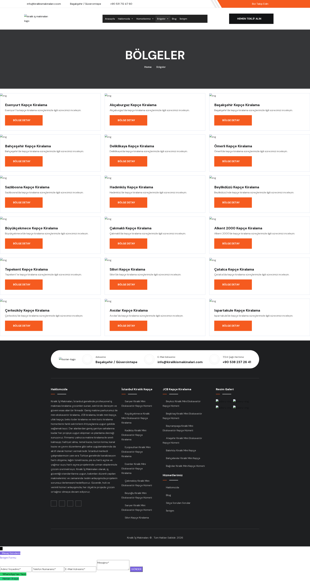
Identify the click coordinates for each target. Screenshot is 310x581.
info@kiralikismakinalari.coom (44, 3)
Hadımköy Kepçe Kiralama (131, 187)
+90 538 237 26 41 (237, 362)
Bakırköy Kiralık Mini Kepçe (181, 450)
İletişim (183, 18)
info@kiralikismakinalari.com (180, 362)
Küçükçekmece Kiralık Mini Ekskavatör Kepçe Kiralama (136, 418)
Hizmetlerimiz (143, 18)
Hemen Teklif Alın (249, 18)
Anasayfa (110, 18)
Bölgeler (161, 18)
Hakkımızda (124, 18)
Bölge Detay (22, 120)
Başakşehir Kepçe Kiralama (237, 105)
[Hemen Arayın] (1, 578)
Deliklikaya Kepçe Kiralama (132, 146)
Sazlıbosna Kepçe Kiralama (27, 187)
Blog (174, 18)
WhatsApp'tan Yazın (14, 574)
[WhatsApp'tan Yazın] (1, 574)
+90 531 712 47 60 (121, 3)
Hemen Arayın (11, 578)
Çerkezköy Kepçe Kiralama (27, 310)
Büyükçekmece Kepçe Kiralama (31, 228)
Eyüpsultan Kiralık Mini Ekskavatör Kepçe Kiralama (136, 451)
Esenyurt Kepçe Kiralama (26, 105)
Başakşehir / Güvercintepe (85, 3)
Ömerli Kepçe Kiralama (233, 146)
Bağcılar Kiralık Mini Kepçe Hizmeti (185, 466)
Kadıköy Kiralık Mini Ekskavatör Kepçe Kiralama (134, 435)
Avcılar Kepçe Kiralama (129, 310)
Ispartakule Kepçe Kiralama (237, 310)
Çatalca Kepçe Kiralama (234, 269)
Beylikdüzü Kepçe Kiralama (236, 187)
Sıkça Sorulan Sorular (178, 503)
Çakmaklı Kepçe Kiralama (130, 228)
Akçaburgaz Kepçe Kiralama (133, 105)
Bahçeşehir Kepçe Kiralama (28, 146)
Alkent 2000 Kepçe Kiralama (238, 228)
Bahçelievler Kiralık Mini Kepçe (183, 458)
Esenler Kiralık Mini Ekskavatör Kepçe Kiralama (134, 468)
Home (148, 67)
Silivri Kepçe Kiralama (127, 269)
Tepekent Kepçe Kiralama (26, 269)
